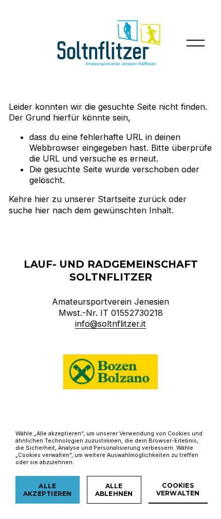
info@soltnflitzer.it (110, 323)
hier (41, 199)
